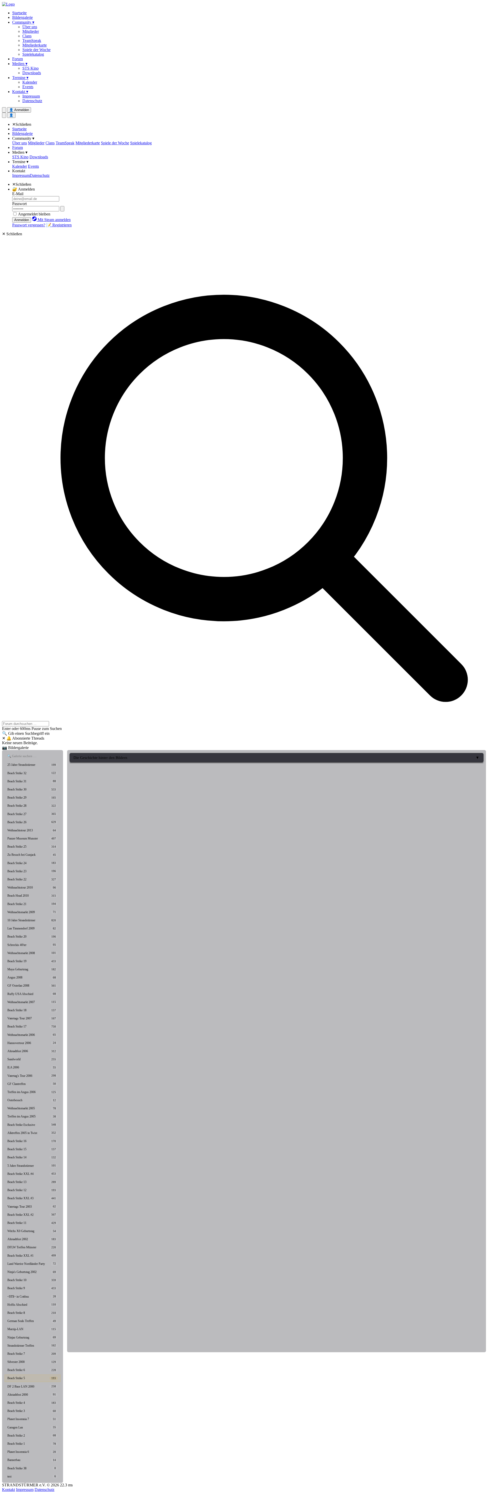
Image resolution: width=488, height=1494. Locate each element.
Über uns (29, 27)
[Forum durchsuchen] (4, 110)
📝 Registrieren (59, 225)
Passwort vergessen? (28, 225)
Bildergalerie (22, 17)
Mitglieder (30, 31)
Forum (17, 59)
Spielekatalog (33, 54)
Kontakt (18, 171)
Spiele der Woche (36, 50)
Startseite (19, 13)
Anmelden (21, 220)
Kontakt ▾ (20, 91)
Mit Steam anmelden (54, 219)
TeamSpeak (31, 40)
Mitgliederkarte (34, 45)
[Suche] (4, 115)
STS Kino (30, 68)
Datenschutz (32, 101)
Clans (27, 36)
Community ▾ (23, 22)
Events (27, 87)
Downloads (31, 73)
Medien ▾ (19, 63)
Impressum (31, 96)
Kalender (29, 82)
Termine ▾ (20, 77)
